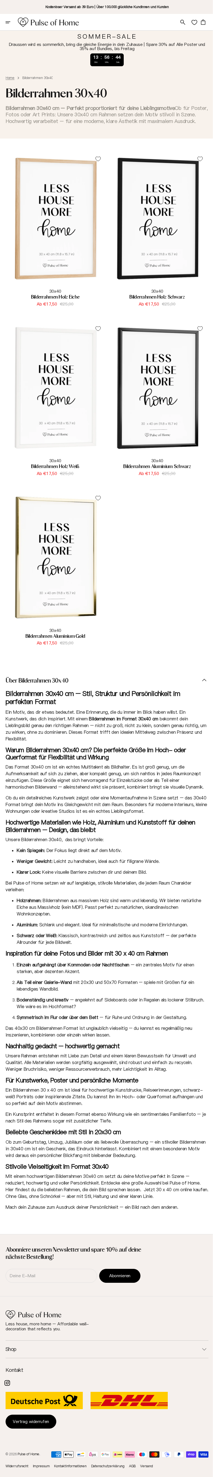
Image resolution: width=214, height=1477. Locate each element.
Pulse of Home (28, 1454)
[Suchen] (178, 22)
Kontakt (14, 1370)
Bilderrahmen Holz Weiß (54, 467)
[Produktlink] (54, 232)
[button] (12, 22)
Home (10, 78)
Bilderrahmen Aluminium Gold (54, 634)
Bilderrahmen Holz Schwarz (154, 300)
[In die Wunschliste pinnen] (96, 165)
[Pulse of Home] (48, 22)
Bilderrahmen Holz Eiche (54, 300)
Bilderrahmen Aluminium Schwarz (154, 467)
